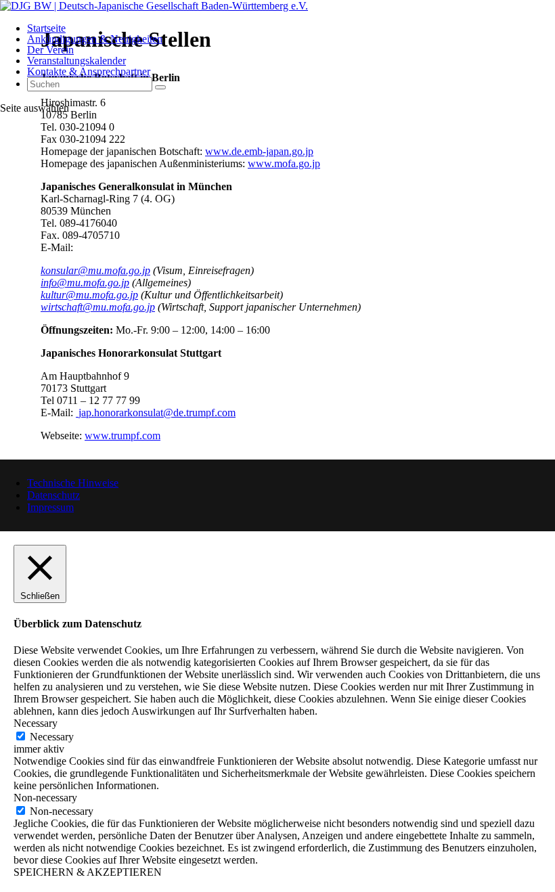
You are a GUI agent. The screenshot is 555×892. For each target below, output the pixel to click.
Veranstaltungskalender (76, 60)
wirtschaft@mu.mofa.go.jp (98, 307)
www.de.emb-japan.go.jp (259, 151)
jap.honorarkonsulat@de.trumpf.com (157, 412)
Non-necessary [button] (45, 797)
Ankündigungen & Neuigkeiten (94, 39)
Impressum (50, 507)
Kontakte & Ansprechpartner (88, 71)
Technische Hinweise (72, 483)
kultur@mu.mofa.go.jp (89, 294)
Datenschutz (53, 495)
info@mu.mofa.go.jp (85, 282)
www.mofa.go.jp (284, 163)
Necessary (52, 736)
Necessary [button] (36, 723)
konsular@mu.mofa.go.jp (95, 270)
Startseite (46, 28)
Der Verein (50, 49)
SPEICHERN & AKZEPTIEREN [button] (88, 872)
